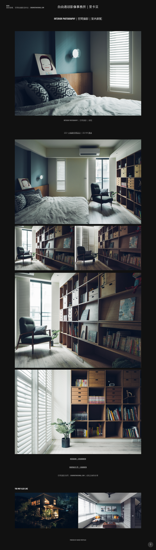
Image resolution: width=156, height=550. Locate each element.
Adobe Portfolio (81, 540)
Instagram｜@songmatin (78, 459)
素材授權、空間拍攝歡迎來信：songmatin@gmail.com (25, 8)
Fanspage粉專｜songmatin (78, 467)
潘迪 (90, 133)
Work (7, 6)
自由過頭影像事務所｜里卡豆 (78, 7)
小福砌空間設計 (74, 133)
